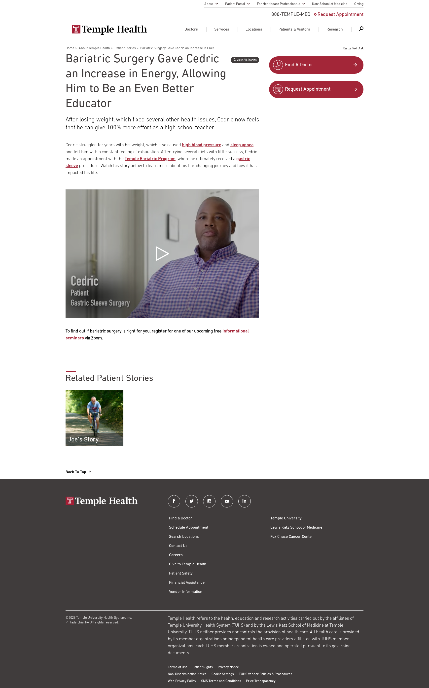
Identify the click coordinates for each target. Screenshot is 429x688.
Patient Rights (202, 667)
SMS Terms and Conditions (221, 681)
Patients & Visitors (294, 30)
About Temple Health (94, 48)
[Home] (112, 502)
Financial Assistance (187, 583)
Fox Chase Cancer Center (291, 537)
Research (334, 30)
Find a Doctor (180, 518)
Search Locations (184, 537)
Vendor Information (185, 592)
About (208, 4)
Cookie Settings (223, 674)
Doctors (191, 30)
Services (221, 30)
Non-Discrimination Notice (187, 674)
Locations (254, 30)
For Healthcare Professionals (278, 4)
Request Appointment (340, 14)
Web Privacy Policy (182, 681)
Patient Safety (181, 574)
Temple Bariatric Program (150, 159)
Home (70, 48)
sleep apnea (241, 145)
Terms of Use (177, 667)
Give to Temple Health (187, 564)
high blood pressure (201, 145)
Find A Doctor (299, 65)
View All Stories (247, 60)
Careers (176, 555)
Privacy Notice (228, 667)
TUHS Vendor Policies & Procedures (265, 674)
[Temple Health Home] (109, 30)
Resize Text (350, 48)
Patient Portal (235, 4)
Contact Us (178, 546)
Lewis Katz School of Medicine (296, 528)
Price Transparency (261, 681)
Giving (358, 4)
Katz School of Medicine (329, 4)
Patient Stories (125, 48)
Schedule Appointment (188, 528)
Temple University (286, 518)
